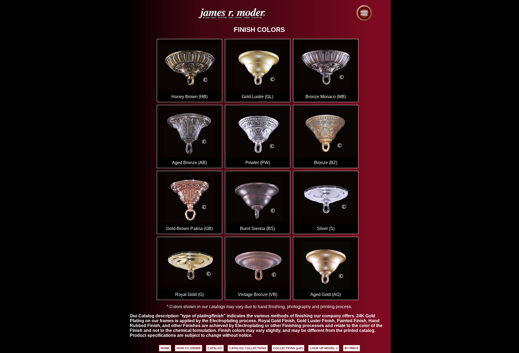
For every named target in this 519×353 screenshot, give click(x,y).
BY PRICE (351, 348)
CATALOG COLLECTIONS (247, 348)
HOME (165, 348)
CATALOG (215, 348)
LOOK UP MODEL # (324, 348)
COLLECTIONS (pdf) (288, 348)
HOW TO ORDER (189, 348)
